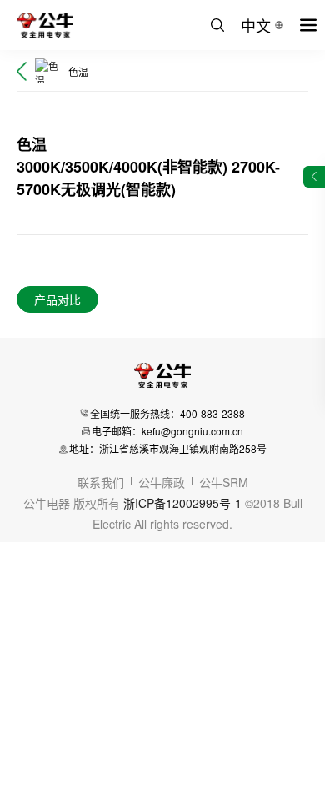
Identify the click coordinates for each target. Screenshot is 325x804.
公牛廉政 (161, 482)
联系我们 (101, 482)
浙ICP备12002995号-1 (182, 503)
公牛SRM (223, 482)
